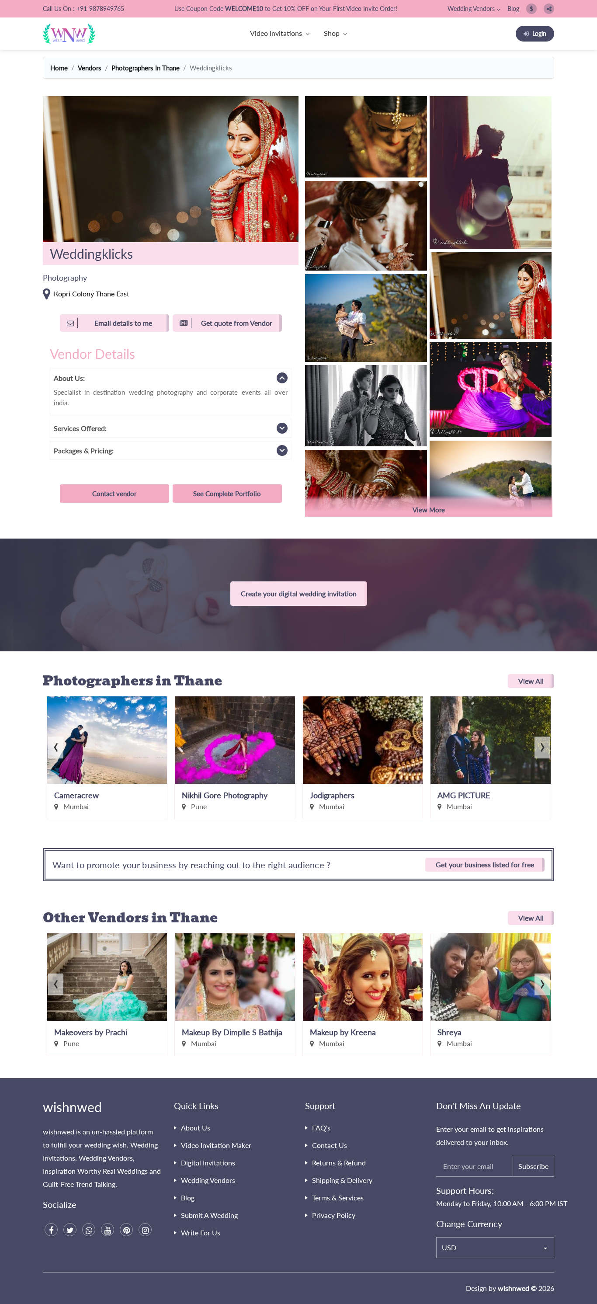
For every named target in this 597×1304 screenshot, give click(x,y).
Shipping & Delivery (342, 1180)
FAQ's (321, 1127)
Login (539, 33)
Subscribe (533, 1166)
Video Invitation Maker (216, 1145)
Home (59, 68)
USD (449, 1247)
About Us (195, 1127)
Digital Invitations (208, 1162)
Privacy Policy (333, 1215)
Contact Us (329, 1145)
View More (429, 510)
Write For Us (200, 1232)
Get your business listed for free (485, 864)
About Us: (69, 378)
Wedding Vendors (471, 8)
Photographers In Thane (145, 68)
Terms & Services (338, 1197)
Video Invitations (276, 33)
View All (531, 681)
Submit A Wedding (209, 1215)
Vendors (89, 68)
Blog (513, 8)
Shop (332, 33)
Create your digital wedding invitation (299, 593)
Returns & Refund (339, 1162)
